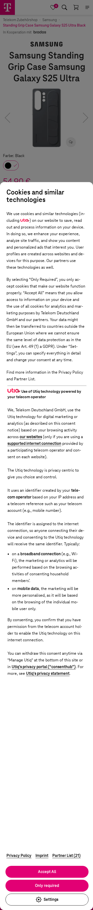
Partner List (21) (66, 855)
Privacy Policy (18, 855)
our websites (31, 436)
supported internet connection (34, 443)
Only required (47, 885)
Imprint (41, 855)
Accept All (47, 871)
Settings (51, 899)
